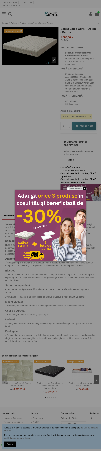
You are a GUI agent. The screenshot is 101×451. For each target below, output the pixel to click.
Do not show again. (76, 188)
